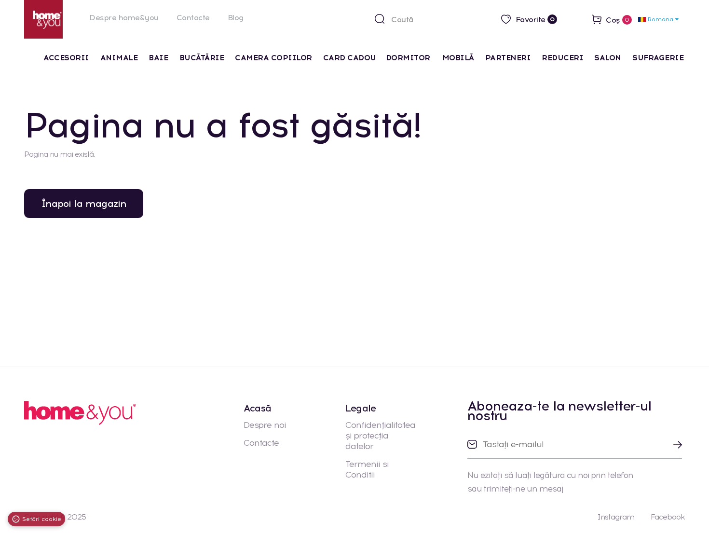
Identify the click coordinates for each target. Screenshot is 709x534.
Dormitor (409, 57)
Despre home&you (124, 17)
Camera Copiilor (273, 57)
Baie (158, 57)
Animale (119, 57)
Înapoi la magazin (83, 203)
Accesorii (66, 57)
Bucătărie (201, 57)
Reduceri (562, 57)
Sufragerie (657, 57)
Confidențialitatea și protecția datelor (380, 436)
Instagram (615, 516)
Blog (236, 17)
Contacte (193, 17)
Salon (607, 57)
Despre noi (265, 425)
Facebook (668, 516)
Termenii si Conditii (367, 469)
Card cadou (349, 57)
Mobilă (458, 57)
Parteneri (508, 57)
